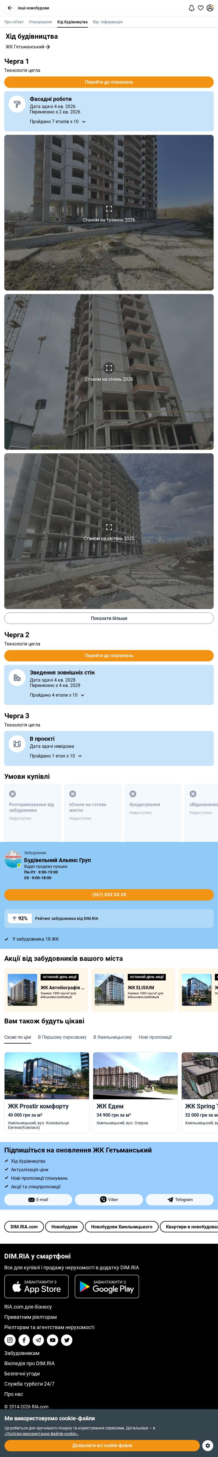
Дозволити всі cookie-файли (102, 1445)
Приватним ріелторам (30, 1317)
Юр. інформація (108, 22)
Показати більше (109, 618)
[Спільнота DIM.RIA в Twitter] (66, 1340)
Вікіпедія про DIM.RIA (29, 1363)
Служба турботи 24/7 (29, 1384)
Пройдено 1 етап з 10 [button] (52, 756)
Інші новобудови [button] (33, 8)
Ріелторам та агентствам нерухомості (49, 1327)
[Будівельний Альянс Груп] (13, 859)
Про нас (13, 1394)
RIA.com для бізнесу (28, 1307)
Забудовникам (21, 1353)
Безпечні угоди (22, 1374)
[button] (10, 8)
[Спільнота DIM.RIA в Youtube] (52, 1340)
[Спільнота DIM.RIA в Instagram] (10, 1340)
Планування (40, 22)
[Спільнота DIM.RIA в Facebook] (24, 1340)
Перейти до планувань (109, 82)
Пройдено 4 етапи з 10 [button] (53, 695)
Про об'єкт (14, 22)
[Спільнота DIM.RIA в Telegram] (38, 1340)
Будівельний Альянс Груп (57, 860)
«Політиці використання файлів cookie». (42, 1433)
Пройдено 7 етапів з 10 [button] (54, 121)
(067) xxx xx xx (109, 894)
